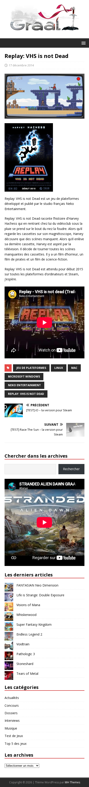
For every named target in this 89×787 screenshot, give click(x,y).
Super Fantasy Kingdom (34, 624)
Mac (74, 368)
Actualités (12, 698)
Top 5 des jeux (15, 743)
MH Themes (72, 782)
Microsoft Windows (24, 376)
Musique (11, 728)
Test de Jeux (14, 736)
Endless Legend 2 (29, 634)
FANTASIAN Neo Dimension (37, 585)
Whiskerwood (26, 614)
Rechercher (71, 469)
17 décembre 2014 (21, 65)
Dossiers (11, 713)
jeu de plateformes (31, 368)
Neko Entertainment (24, 385)
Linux (58, 368)
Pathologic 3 (25, 654)
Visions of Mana (28, 605)
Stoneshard (24, 664)
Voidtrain (22, 644)
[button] (83, 42)
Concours (12, 705)
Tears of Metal (27, 673)
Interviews (12, 720)
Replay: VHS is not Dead (26, 394)
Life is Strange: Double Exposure (40, 595)
